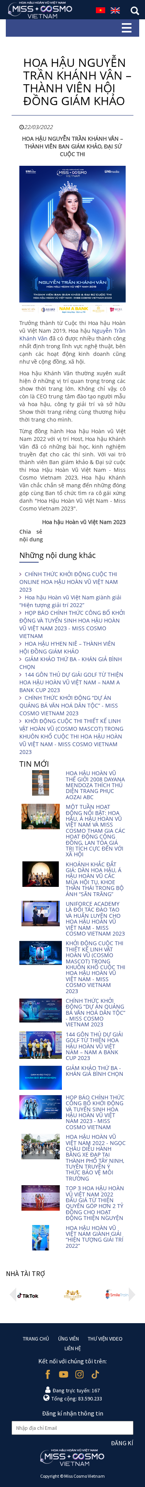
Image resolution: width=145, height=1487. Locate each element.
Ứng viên (68, 1338)
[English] (115, 9)
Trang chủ (36, 1338)
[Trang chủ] (40, 9)
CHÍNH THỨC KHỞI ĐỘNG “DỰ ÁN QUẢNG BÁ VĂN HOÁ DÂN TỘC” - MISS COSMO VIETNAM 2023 (68, 705)
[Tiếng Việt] (100, 9)
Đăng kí (122, 1443)
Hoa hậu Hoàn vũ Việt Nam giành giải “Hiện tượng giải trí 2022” (70, 601)
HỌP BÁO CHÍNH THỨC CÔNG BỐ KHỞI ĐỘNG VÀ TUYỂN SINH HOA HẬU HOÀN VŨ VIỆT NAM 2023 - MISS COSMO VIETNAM (72, 624)
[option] (28, 1294)
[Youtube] (64, 1374)
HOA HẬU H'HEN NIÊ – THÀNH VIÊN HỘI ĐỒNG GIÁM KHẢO (67, 647)
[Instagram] (79, 1374)
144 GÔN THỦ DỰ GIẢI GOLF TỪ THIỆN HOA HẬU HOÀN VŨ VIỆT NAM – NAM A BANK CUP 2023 (71, 682)
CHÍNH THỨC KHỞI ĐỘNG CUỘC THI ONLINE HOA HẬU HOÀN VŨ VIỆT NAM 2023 (68, 581)
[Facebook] (48, 1374)
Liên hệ (73, 1348)
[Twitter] (95, 1374)
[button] (13, 1295)
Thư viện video (105, 1338)
